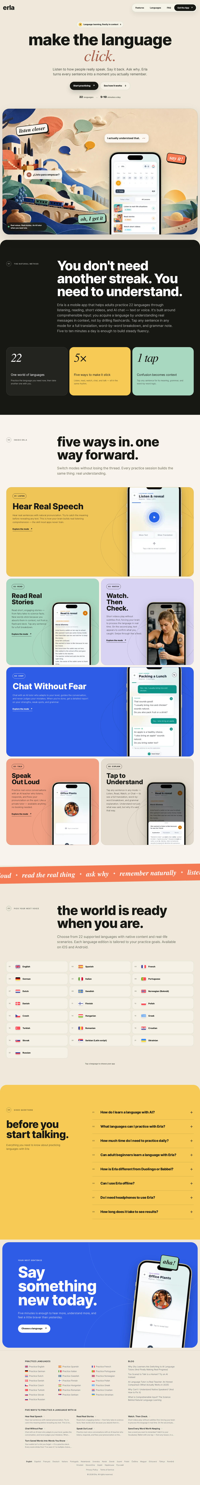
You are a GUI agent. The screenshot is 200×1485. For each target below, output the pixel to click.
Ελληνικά (153, 1461)
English (29, 1461)
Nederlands (85, 1461)
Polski (126, 1461)
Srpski (99, 1465)
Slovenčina (90, 1465)
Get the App (185, 7)
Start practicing (84, 85)
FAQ (169, 7)
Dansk (111, 1461)
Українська (109, 1465)
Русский (120, 1465)
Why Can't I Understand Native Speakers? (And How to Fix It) (151, 1391)
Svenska (96, 1461)
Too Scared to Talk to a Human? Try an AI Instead (148, 1375)
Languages (155, 7)
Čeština (135, 1461)
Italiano (65, 1461)
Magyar (143, 1461)
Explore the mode (22, 529)
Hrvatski (79, 1465)
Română (170, 1461)
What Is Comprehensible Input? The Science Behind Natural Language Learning (149, 1398)
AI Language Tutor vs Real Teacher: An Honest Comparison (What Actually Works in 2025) (150, 1383)
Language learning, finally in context (101, 24)
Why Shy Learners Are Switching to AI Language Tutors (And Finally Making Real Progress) (151, 1368)
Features (139, 7)
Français (46, 1461)
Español (37, 1461)
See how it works (115, 85)
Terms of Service (107, 1470)
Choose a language (34, 1328)
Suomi (119, 1461)
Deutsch (56, 1461)
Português (74, 1461)
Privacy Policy (92, 1470)
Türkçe (162, 1461)
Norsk (104, 1461)
